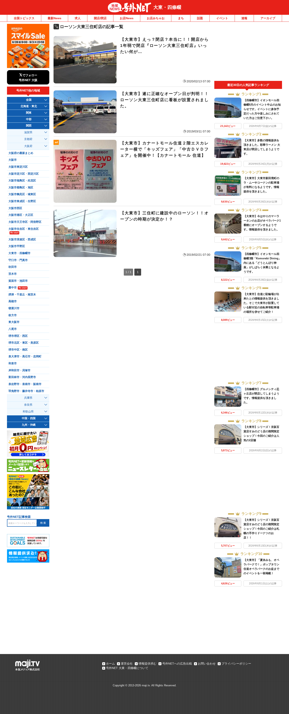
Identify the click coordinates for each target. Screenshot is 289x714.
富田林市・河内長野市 (22, 377)
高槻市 (12, 301)
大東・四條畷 (167, 7)
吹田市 (12, 266)
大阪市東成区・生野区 (22, 201)
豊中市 (17, 287)
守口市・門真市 (18, 260)
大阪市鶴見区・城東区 (22, 194)
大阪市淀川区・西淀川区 (23, 173)
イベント (222, 18)
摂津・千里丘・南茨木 (22, 294)
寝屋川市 (13, 308)
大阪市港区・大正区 (20, 215)
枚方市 (12, 315)
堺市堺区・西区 (18, 336)
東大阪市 (13, 322)
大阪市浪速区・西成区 (22, 239)
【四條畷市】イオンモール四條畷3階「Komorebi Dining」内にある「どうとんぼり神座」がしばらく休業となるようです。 (262, 262)
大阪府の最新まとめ (20, 153)
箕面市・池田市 (18, 280)
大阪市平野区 (16, 246)
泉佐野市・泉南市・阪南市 (24, 384)
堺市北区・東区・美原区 (23, 342)
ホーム (110, 663)
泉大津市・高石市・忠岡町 (24, 356)
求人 (78, 18)
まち (181, 18)
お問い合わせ (207, 663)
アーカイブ (267, 18)
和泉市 (12, 363)
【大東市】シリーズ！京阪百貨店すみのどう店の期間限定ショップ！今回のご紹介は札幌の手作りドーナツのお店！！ (261, 528)
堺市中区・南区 (18, 349)
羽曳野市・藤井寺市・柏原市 (26, 391)
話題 (200, 18)
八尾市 (12, 329)
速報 (244, 18)
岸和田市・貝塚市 (19, 370)
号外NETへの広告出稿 (177, 663)
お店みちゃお (156, 18)
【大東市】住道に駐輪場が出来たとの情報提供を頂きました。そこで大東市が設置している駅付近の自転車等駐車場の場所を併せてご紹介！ (261, 302)
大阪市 (12, 159)
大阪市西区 (15, 208)
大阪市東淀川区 (18, 166)
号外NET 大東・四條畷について (127, 668)
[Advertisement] (248, 52)
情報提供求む (147, 663)
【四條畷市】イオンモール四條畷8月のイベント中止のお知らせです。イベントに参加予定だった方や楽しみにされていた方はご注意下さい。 (262, 109)
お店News (126, 18)
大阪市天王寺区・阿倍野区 (24, 221)
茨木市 (12, 273)
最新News (54, 18)
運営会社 (127, 663)
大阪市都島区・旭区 (20, 187)
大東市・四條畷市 (19, 253)
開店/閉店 (100, 18)
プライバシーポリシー (236, 663)
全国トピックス (24, 18)
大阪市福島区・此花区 (22, 180)
